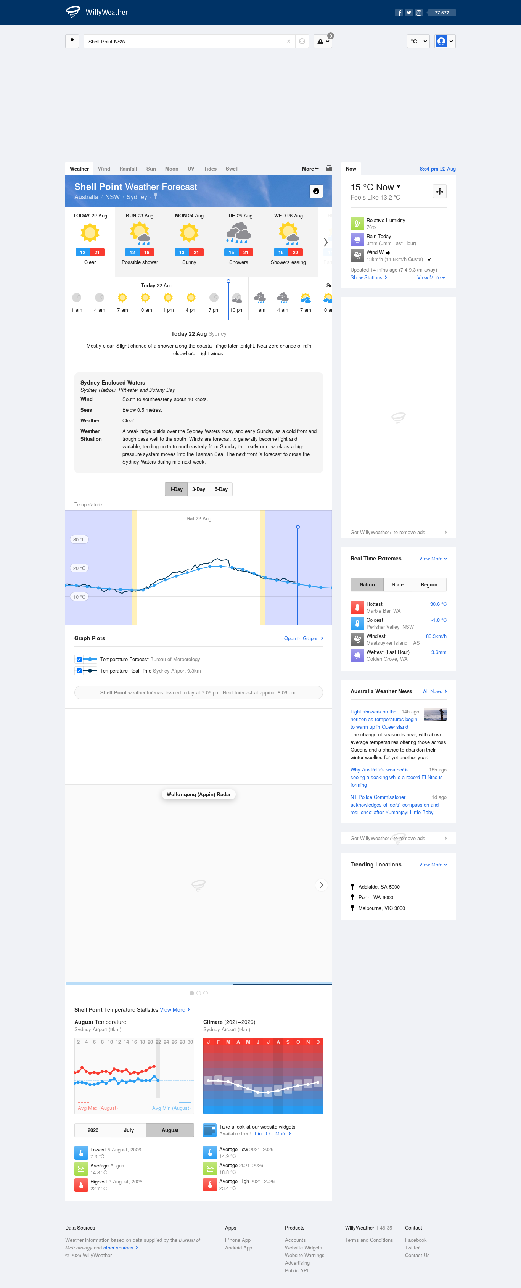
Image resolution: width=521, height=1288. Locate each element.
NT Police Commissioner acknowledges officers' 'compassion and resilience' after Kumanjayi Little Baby (399, 804)
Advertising (297, 1262)
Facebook (416, 1239)
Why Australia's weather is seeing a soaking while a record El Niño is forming (399, 777)
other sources (118, 1247)
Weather (79, 168)
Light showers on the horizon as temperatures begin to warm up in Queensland (398, 734)
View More (172, 1009)
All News (432, 691)
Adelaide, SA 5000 (379, 886)
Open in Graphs (301, 638)
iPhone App (238, 1239)
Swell (232, 168)
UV (191, 168)
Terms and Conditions (369, 1239)
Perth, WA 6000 (376, 897)
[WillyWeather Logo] (101, 13)
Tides (210, 168)
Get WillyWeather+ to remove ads (388, 532)
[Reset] (289, 41)
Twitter (412, 1247)
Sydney (137, 196)
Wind (104, 168)
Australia (86, 196)
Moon (171, 168)
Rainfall (128, 168)
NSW (112, 196)
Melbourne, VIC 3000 (382, 907)
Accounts (295, 1239)
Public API (297, 1270)
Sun (151, 168)
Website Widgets (303, 1247)
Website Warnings (305, 1255)
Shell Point (155, 196)
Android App (238, 1247)
